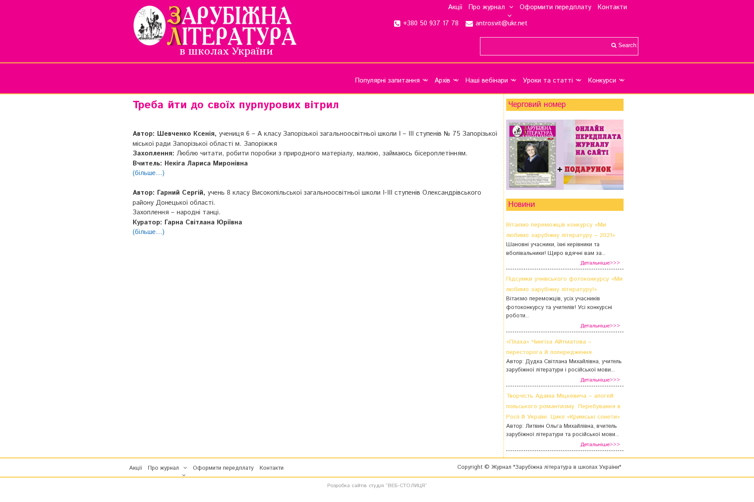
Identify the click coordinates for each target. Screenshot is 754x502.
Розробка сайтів (347, 485)
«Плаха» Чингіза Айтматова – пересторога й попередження (549, 347)
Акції (455, 7)
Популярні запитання (387, 80)
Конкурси (602, 80)
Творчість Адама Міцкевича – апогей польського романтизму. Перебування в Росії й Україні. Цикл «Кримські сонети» (563, 406)
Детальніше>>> (600, 263)
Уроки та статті (548, 80)
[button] (509, 7)
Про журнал (486, 7)
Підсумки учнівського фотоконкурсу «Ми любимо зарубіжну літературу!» (564, 284)
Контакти (612, 7)
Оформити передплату (555, 7)
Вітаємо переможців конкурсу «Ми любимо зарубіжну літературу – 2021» (560, 230)
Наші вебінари (486, 80)
